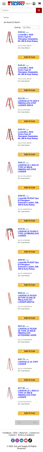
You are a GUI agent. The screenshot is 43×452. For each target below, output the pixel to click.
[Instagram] (17, 440)
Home (6, 17)
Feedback (7, 433)
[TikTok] (30, 440)
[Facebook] (13, 440)
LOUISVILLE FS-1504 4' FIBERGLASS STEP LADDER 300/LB (28, 103)
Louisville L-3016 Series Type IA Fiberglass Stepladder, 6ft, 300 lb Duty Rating (28, 38)
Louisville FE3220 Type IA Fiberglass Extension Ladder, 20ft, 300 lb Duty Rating (28, 265)
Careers (12, 435)
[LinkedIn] (21, 440)
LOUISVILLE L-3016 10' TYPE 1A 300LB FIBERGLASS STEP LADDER (28, 168)
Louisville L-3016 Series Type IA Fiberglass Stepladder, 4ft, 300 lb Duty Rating (28, 71)
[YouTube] (26, 440)
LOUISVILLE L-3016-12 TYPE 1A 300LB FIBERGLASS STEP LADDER (28, 394)
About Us (23, 433)
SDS (15, 433)
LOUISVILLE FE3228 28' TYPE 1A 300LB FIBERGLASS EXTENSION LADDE (27, 332)
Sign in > (29, 4)
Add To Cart (29, 57)
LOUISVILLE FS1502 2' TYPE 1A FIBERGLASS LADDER (28, 233)
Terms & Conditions (26, 435)
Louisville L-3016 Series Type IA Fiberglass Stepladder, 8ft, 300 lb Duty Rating (28, 135)
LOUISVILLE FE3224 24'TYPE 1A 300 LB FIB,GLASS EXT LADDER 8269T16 (27, 299)
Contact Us (34, 433)
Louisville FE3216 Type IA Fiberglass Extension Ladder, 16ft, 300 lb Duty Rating (28, 201)
